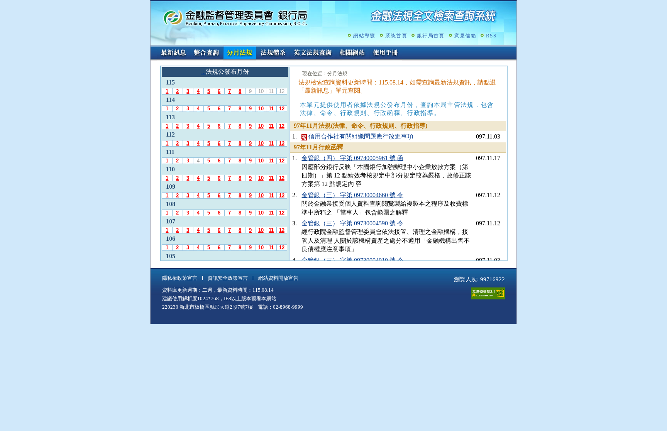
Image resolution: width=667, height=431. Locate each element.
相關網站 (352, 53)
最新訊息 (173, 53)
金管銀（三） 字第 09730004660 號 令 (352, 195)
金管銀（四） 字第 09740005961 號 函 (352, 158)
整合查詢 (206, 53)
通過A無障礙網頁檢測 (488, 293)
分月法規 (239, 53)
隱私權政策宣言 (179, 278)
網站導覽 (364, 36)
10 (261, 109)
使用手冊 (385, 53)
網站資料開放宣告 (278, 278)
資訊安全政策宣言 (228, 278)
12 (281, 109)
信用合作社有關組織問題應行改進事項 (360, 136)
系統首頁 (396, 36)
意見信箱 (465, 36)
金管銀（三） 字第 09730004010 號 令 (352, 260)
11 (271, 109)
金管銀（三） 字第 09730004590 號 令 (352, 223)
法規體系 (272, 53)
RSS (491, 36)
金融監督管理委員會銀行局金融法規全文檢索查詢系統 (235, 17)
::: (153, 49)
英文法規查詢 (312, 53)
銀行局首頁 (431, 36)
